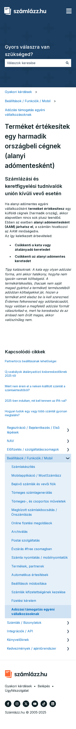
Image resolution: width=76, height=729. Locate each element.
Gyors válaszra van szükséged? (27, 50)
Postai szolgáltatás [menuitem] (25, 540)
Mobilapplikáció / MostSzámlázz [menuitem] (36, 475)
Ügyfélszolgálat (17, 690)
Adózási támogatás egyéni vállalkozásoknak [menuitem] (33, 611)
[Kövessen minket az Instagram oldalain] (17, 704)
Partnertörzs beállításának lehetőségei (30, 361)
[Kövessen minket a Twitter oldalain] (26, 704)
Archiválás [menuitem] (19, 532)
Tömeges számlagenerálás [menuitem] (31, 492)
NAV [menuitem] (10, 441)
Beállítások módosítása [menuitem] (28, 583)
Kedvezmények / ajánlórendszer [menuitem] (31, 648)
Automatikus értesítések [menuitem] (29, 575)
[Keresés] (67, 63)
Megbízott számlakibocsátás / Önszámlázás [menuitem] (34, 512)
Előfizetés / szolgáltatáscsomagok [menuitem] (33, 449)
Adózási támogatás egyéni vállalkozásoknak (25, 112)
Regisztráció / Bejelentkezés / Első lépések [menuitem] (33, 430)
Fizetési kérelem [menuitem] (23, 601)
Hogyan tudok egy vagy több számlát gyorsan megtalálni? (36, 413)
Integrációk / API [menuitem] (20, 631)
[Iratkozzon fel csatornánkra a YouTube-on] (35, 704)
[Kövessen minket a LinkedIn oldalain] (52, 704)
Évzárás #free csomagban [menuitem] (31, 549)
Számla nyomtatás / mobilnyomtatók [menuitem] (39, 557)
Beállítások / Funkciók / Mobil (27, 101)
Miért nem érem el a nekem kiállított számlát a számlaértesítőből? (35, 388)
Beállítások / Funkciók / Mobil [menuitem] (29, 458)
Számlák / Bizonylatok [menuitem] (24, 623)
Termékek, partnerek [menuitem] (27, 566)
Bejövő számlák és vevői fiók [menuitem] (33, 484)
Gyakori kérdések (18, 92)
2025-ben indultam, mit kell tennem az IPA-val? (36, 400)
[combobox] (34, 63)
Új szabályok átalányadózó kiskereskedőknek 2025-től (36, 374)
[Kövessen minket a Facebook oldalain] (8, 704)
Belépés (44, 686)
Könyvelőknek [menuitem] (18, 640)
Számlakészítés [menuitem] (23, 467)
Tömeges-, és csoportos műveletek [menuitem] (38, 501)
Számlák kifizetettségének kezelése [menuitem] (38, 592)
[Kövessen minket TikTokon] (44, 704)
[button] (68, 428)
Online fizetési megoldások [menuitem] (31, 523)
